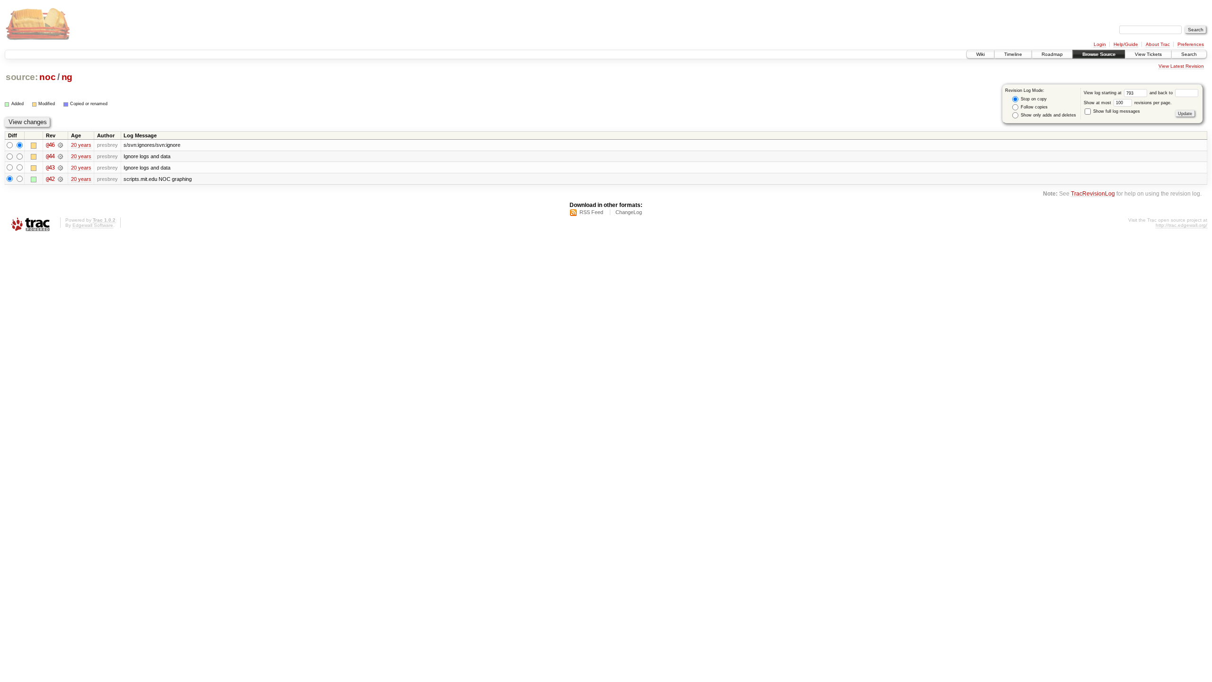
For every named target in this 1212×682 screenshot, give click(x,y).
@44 (50, 156)
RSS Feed (591, 212)
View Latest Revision (1181, 66)
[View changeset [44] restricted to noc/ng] (60, 156)
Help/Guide (1126, 44)
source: (22, 77)
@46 (50, 145)
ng (67, 77)
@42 (50, 179)
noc (47, 77)
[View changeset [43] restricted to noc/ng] (60, 167)
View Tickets (1148, 54)
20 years (81, 145)
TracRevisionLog (1093, 193)
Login (1100, 44)
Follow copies (1033, 107)
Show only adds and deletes (1047, 115)
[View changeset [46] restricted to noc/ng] (60, 145)
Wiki (980, 54)
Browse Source (1098, 54)
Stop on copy (1033, 99)
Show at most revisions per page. (1128, 102)
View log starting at (1103, 92)
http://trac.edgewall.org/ (1181, 225)
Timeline (1013, 54)
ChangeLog (628, 212)
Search (1189, 54)
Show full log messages (1116, 111)
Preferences (1190, 44)
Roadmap (1052, 54)
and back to (1162, 92)
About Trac (1158, 44)
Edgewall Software (92, 225)
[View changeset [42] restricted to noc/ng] (60, 179)
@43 (50, 167)
